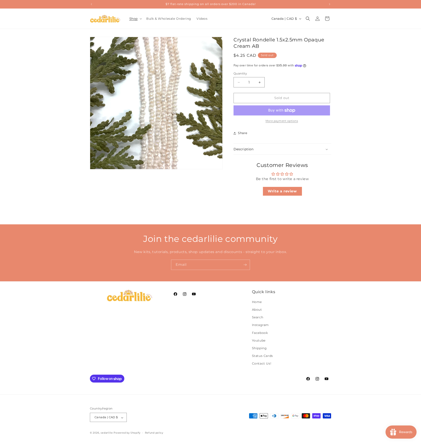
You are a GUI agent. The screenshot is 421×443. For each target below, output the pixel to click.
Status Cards (262, 356)
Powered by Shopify (127, 432)
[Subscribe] (245, 265)
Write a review (282, 191)
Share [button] (242, 133)
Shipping (259, 348)
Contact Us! (261, 364)
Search (257, 317)
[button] (135, 18)
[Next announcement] (329, 4)
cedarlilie (107, 432)
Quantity (240, 73)
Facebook (260, 333)
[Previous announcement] (91, 4)
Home (257, 302)
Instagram (260, 325)
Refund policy (154, 432)
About (257, 310)
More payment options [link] (282, 120)
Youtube (259, 340)
